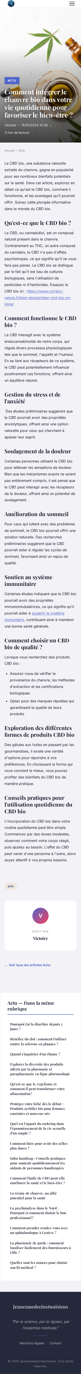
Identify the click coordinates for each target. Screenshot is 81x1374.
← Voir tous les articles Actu (27, 965)
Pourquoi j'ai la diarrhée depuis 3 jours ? (36, 1026)
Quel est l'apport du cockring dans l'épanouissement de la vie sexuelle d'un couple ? (38, 1128)
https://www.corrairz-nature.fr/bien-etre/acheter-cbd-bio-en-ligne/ (37, 297)
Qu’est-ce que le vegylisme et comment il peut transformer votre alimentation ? (37, 1089)
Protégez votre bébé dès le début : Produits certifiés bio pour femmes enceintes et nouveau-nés (37, 1109)
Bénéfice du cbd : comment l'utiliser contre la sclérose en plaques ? (38, 1041)
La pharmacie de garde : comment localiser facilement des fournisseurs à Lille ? (40, 1248)
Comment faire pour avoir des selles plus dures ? (39, 1145)
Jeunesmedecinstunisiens (40, 1306)
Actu (12, 80)
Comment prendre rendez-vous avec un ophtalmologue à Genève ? (39, 1230)
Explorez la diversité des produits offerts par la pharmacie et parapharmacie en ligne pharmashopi (40, 1069)
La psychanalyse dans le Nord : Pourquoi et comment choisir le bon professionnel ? (38, 1213)
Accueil (9, 150)
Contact (55, 1343)
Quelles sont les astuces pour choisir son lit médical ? (39, 1265)
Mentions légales (32, 1343)
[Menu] (72, 3)
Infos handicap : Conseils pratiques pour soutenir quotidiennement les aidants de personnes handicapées (37, 1163)
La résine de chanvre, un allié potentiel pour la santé (33, 1195)
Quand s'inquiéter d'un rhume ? (35, 1054)
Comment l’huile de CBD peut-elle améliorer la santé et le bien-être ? (37, 1180)
